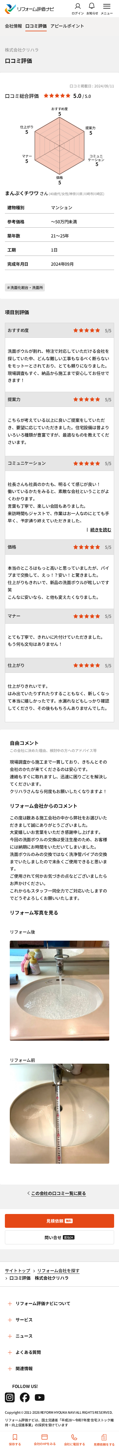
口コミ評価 (35, 26)
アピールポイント (67, 26)
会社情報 (13, 26)
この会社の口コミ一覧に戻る (58, 1193)
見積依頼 (58, 1221)
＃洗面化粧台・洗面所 (25, 287)
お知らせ (92, 13)
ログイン (78, 13)
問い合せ (59, 1237)
